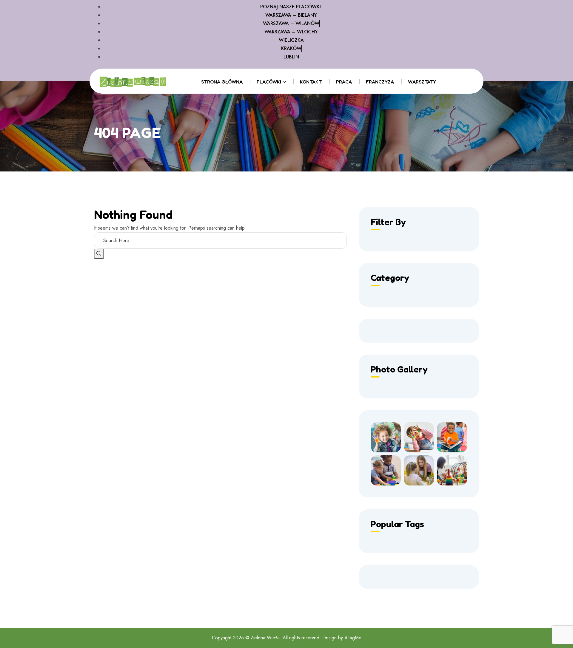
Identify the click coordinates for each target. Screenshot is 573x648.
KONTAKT (311, 82)
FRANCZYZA (380, 82)
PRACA (344, 82)
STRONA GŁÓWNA (222, 82)
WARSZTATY (422, 82)
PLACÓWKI (269, 82)
